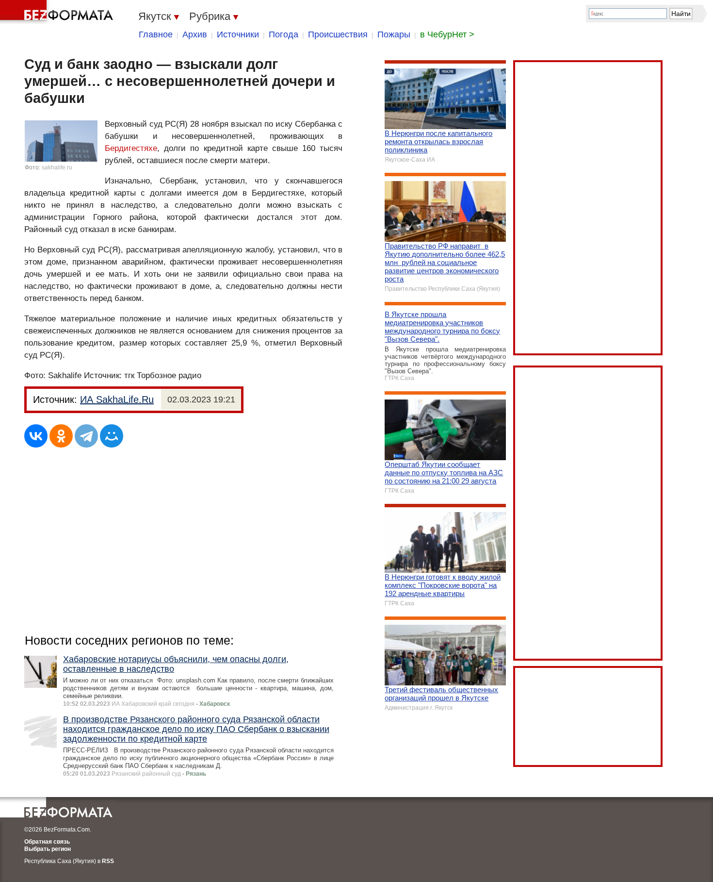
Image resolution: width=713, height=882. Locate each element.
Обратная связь (47, 841)
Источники (238, 34)
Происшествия (338, 34)
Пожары (393, 34)
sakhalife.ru (57, 167)
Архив (194, 34)
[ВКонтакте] (36, 436)
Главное (156, 34)
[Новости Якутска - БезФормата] (58, 12)
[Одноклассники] (61, 436)
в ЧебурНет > (447, 34)
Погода (283, 34)
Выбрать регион (47, 849)
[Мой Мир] (111, 436)
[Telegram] (86, 436)
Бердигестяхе (131, 148)
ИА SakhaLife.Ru (117, 399)
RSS (108, 861)
